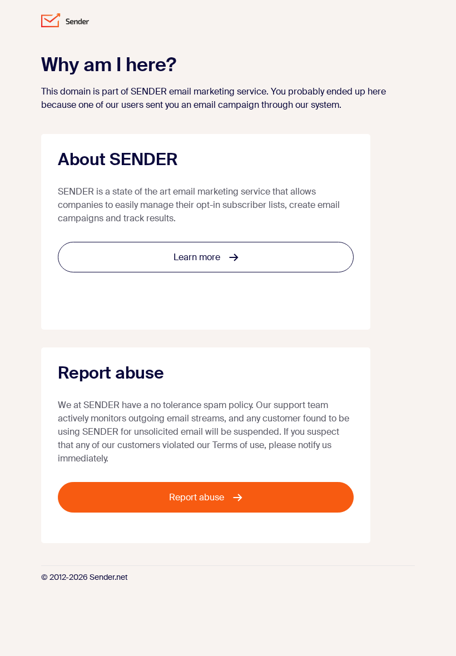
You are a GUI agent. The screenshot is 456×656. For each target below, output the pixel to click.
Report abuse (196, 497)
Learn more (197, 257)
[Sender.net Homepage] (65, 20)
